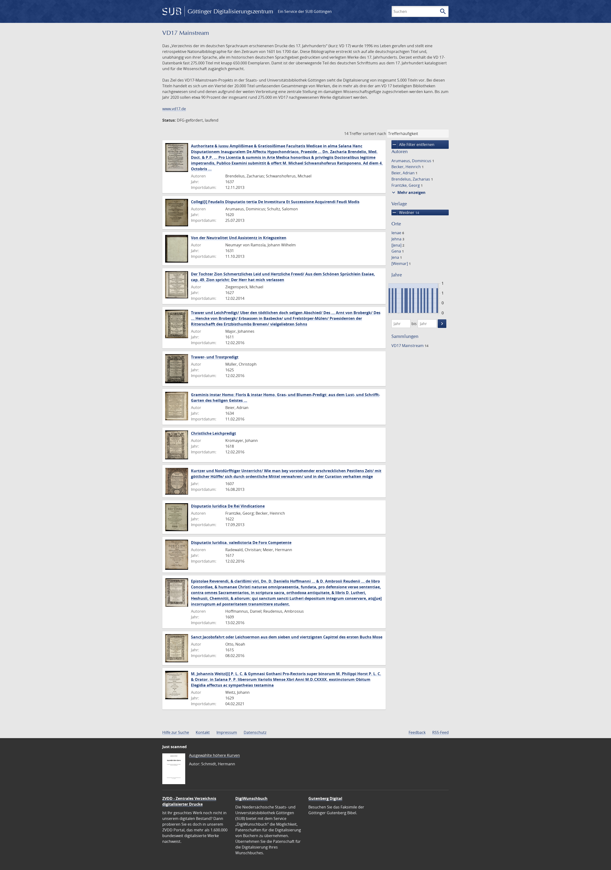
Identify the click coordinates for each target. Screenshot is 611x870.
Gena (397, 251)
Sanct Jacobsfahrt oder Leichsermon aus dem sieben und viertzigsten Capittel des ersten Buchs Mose (286, 637)
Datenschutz (255, 732)
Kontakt (203, 732)
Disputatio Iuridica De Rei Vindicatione (228, 506)
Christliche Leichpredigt (213, 433)
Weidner (405, 212)
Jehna (397, 239)
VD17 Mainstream (409, 345)
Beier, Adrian (404, 173)
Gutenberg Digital (325, 798)
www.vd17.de (174, 108)
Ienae (397, 232)
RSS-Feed (440, 732)
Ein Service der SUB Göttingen (305, 11)
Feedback (417, 732)
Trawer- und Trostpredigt (214, 357)
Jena (396, 257)
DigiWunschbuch (251, 798)
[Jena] (397, 245)
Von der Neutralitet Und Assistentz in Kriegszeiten (238, 237)
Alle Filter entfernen (412, 144)
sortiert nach (374, 133)
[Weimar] (401, 263)
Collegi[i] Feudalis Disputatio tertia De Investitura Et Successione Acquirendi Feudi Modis (275, 201)
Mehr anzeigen (408, 192)
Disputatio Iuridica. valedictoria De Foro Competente (241, 542)
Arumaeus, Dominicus (412, 160)
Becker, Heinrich (407, 166)
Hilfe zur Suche (175, 732)
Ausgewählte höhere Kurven (214, 755)
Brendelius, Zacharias (412, 179)
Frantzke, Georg (407, 185)
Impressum (226, 732)
